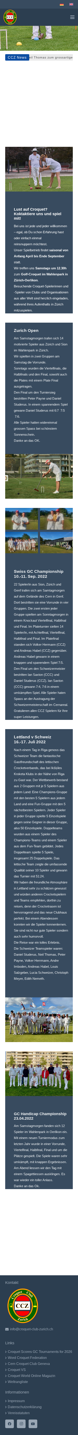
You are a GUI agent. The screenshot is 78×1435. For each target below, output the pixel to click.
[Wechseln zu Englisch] (72, 4)
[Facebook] (9, 1424)
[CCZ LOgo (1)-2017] (10, 17)
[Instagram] (21, 1424)
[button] (72, 17)
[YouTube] (33, 1424)
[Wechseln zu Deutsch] (62, 4)
